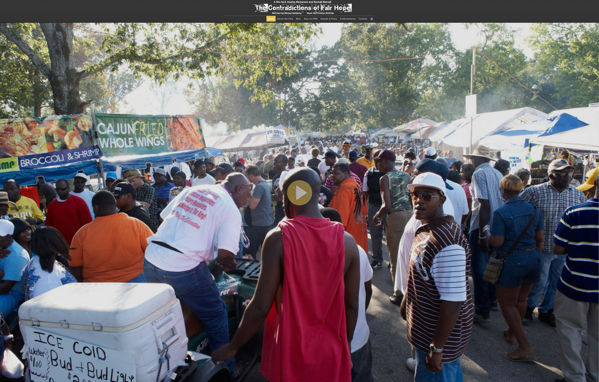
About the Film (285, 18)
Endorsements (348, 18)
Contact (363, 18)
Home (271, 18)
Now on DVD (310, 18)
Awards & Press (328, 18)
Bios (298, 18)
